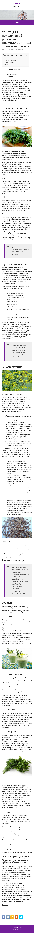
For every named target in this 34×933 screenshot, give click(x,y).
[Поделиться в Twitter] (21, 917)
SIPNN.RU (17, 4)
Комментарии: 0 (20, 49)
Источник (5, 905)
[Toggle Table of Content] (25, 55)
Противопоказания (10, 60)
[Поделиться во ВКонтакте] (8, 917)
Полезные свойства (10, 58)
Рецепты (7, 64)
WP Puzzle (20, 929)
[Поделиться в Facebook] (3, 917)
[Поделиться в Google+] (16, 917)
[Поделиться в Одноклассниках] (12, 917)
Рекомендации (9, 62)
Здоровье (11, 49)
